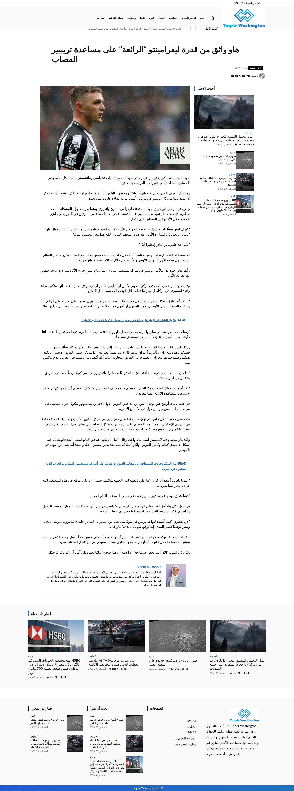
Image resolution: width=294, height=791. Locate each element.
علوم (232, 152)
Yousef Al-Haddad (244, 144)
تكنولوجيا (249, 132)
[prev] (197, 28)
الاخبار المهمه (256, 67)
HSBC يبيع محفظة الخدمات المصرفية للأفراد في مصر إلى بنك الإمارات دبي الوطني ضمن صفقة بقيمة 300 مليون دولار (118, 28)
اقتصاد (232, 196)
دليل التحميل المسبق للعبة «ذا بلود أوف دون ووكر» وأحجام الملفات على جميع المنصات (226, 138)
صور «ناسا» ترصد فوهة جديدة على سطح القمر (156, 28)
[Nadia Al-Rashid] (262, 76)
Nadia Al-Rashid (241, 75)
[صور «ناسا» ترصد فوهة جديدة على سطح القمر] (245, 160)
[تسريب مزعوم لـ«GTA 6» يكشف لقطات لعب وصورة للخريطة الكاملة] (245, 182)
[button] (212, 18)
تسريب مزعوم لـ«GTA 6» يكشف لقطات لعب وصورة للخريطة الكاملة (217, 181)
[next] (192, 28)
